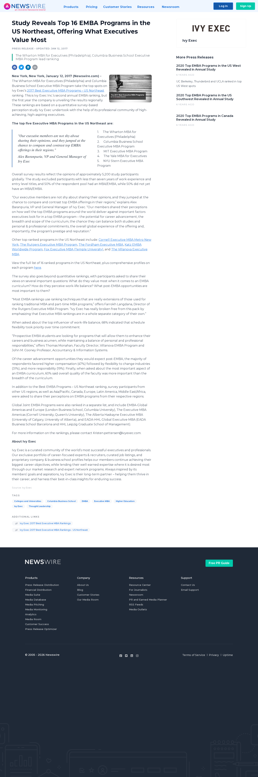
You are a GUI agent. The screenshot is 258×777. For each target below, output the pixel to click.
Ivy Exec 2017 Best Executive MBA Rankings (45, 523)
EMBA (85, 501)
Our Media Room (88, 599)
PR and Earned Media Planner (148, 599)
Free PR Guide (219, 563)
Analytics (30, 614)
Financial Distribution (38, 589)
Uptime (228, 655)
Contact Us (188, 584)
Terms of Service (193, 655)
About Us (83, 584)
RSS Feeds (136, 604)
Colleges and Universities (27, 501)
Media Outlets (138, 609)
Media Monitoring (36, 609)
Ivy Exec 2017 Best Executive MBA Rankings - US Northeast (53, 529)
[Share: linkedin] (28, 67)
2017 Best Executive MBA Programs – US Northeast (65, 90)
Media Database (35, 599)
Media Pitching (34, 604)
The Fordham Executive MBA (101, 244)
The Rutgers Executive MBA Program (48, 244)
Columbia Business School (61, 501)
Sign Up (245, 6)
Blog (80, 589)
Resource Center (140, 584)
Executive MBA (102, 501)
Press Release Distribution (42, 584)
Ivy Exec (18, 506)
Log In (223, 6)
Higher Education (125, 501)
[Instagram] (137, 655)
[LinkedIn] (132, 655)
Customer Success (37, 624)
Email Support (190, 589)
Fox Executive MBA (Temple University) (73, 249)
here (37, 267)
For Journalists (138, 589)
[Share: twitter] (21, 67)
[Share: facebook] (14, 67)
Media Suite (32, 594)
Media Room (33, 619)
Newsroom (136, 594)
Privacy (214, 655)
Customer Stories (88, 594)
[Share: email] (35, 67)
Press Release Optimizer (41, 628)
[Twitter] (126, 655)
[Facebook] (121, 655)
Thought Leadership (40, 506)
